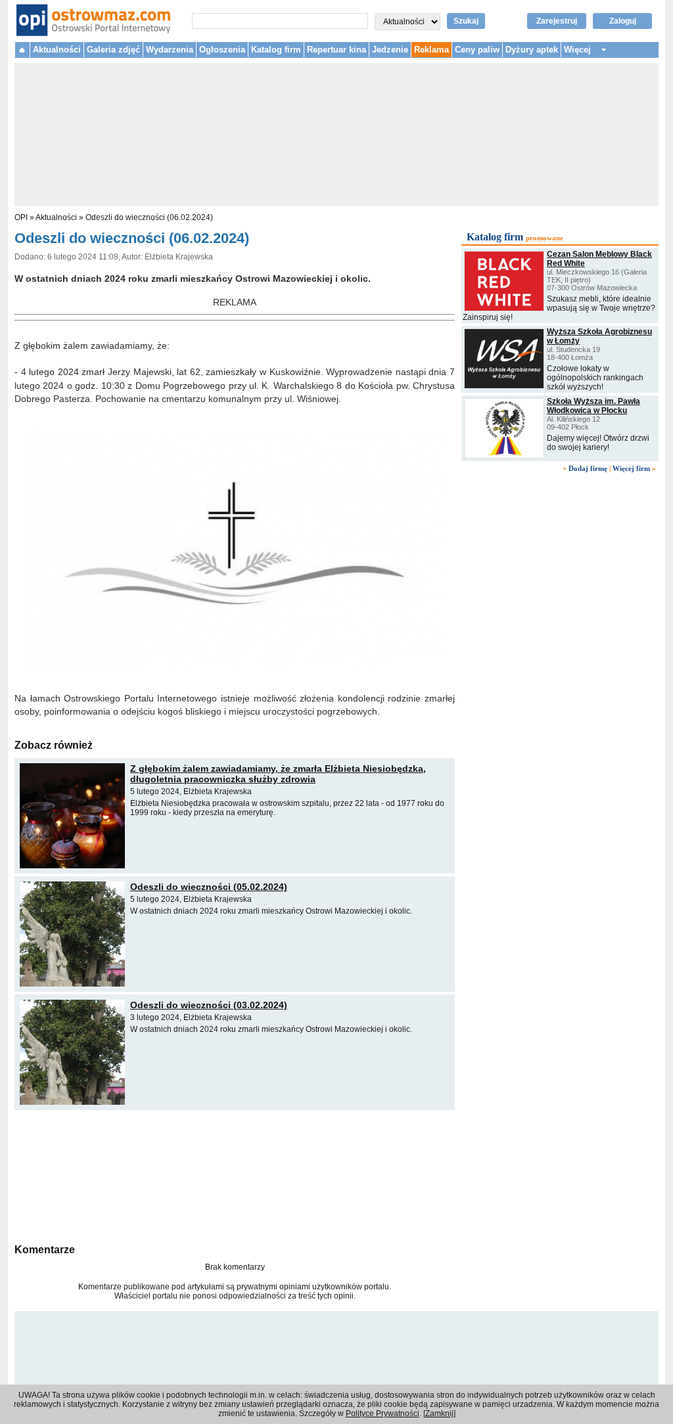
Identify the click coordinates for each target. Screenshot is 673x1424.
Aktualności (57, 50)
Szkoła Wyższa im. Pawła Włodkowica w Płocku (593, 406)
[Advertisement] (234, 1175)
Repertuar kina (336, 50)
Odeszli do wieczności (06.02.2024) (149, 217)
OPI (21, 217)
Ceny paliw (477, 50)
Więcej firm (631, 468)
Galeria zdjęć (113, 50)
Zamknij (439, 1413)
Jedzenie (390, 50)
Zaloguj (622, 21)
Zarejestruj (556, 21)
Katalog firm (276, 50)
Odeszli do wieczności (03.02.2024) (208, 1005)
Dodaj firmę (588, 468)
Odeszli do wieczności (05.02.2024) (208, 886)
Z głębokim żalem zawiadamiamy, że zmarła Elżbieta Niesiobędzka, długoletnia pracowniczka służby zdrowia (278, 773)
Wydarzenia (169, 50)
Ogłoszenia (222, 50)
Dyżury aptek (531, 50)
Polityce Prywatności (382, 1413)
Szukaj (465, 21)
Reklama (431, 50)
